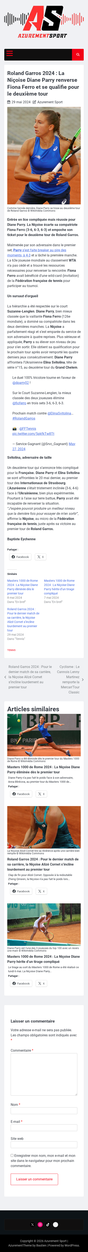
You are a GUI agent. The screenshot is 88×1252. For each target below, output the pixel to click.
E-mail (16, 1122)
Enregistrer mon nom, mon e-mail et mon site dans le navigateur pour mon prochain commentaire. (43, 1161)
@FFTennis (27, 429)
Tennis (11, 650)
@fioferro (19, 403)
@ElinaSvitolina (59, 413)
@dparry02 (20, 383)
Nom (15, 1105)
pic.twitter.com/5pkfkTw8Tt (33, 434)
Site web (17, 1139)
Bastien (41, 1245)
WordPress (72, 1245)
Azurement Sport (50, 102)
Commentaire (22, 1050)
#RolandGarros (23, 418)
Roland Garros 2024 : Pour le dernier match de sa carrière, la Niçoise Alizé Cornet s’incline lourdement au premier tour (43, 864)
